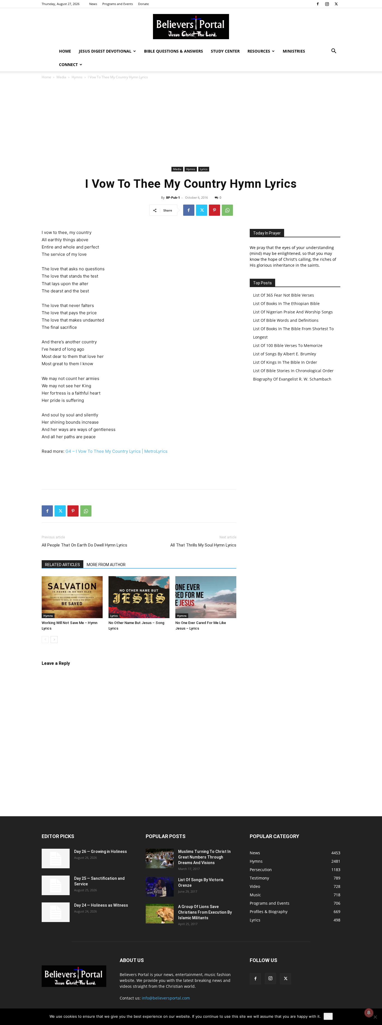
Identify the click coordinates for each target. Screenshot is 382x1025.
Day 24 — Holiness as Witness (101, 905)
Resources (258, 51)
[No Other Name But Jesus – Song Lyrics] (139, 597)
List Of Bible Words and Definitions (286, 320)
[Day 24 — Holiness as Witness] (56, 912)
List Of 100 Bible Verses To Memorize (287, 345)
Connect (68, 64)
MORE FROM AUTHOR (106, 564)
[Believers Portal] (191, 26)
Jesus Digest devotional (105, 51)
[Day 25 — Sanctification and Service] (56, 885)
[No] (375, 1017)
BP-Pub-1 (173, 197)
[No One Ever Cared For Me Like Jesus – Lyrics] (205, 597)
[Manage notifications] (368, 1012)
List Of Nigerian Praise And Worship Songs (293, 312)
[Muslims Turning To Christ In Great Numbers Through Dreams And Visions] (160, 858)
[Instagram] (327, 4)
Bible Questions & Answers (173, 51)
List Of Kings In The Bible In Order (285, 362)
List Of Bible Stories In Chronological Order (293, 370)
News (93, 4)
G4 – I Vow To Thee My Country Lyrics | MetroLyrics (116, 451)
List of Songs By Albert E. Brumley (284, 353)
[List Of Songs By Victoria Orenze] (160, 887)
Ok (328, 1016)
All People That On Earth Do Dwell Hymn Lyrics (84, 545)
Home (65, 51)
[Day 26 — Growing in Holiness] (56, 858)
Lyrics (203, 169)
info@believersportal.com (166, 998)
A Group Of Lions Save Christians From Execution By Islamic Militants (205, 912)
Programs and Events (117, 4)
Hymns (77, 77)
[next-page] (54, 639)
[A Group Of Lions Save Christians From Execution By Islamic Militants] (160, 913)
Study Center (225, 51)
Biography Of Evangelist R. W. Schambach (292, 379)
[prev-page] (45, 639)
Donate (143, 4)
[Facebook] (317, 4)
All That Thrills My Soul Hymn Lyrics (203, 545)
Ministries (294, 51)
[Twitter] (336, 4)
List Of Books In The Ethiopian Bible (286, 303)
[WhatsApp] (227, 210)
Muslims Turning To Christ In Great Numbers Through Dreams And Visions (204, 857)
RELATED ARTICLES (62, 564)
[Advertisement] (191, 123)
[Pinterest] (214, 210)
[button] (333, 51)
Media (61, 77)
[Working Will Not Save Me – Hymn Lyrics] (72, 597)
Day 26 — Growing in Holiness (100, 851)
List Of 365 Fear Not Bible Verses (283, 295)
